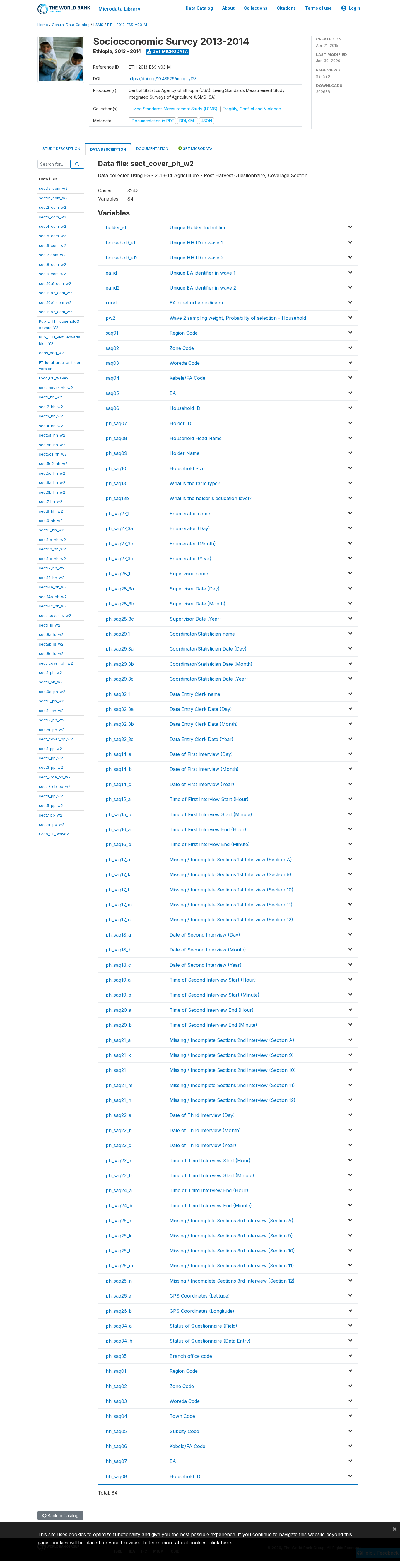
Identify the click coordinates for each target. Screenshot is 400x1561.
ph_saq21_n (118, 1100)
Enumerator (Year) (190, 559)
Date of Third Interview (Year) (203, 1145)
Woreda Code (185, 363)
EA (173, 393)
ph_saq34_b (119, 1341)
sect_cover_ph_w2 (56, 663)
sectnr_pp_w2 (51, 824)
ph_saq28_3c (120, 619)
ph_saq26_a (118, 1296)
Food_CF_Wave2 (54, 378)
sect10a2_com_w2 (55, 292)
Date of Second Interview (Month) (208, 950)
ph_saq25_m (119, 1266)
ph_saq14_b (119, 769)
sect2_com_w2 (52, 207)
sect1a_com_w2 (53, 188)
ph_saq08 (116, 438)
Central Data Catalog (71, 25)
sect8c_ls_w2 (51, 653)
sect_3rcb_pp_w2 (55, 786)
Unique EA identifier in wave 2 (203, 288)
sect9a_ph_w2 (52, 691)
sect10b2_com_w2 (55, 311)
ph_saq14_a (118, 754)
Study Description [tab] (61, 148)
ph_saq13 (116, 483)
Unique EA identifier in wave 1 (202, 273)
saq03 (112, 363)
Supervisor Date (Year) (195, 619)
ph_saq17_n (118, 919)
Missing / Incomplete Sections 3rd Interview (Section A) (231, 1220)
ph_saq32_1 (118, 694)
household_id (120, 243)
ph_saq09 (116, 453)
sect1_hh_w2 (50, 397)
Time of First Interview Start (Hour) (209, 799)
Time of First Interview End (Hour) (208, 829)
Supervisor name (189, 573)
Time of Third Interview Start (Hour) (210, 1160)
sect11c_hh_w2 (52, 558)
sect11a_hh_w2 (52, 539)
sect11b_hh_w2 (52, 549)
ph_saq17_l (117, 890)
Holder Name (184, 453)
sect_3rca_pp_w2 (55, 777)
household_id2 (122, 258)
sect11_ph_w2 (51, 710)
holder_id (116, 227)
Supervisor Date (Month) (197, 604)
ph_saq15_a (118, 799)
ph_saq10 (116, 468)
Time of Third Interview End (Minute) (211, 1206)
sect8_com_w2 (52, 264)
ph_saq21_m (119, 1085)
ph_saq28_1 (118, 573)
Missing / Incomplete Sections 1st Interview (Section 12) (231, 919)
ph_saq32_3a (120, 709)
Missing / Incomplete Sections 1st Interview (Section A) (231, 859)
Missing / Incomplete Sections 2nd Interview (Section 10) (233, 1070)
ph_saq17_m (119, 905)
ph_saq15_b (118, 814)
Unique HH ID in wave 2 (196, 258)
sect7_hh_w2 (50, 501)
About (228, 8)
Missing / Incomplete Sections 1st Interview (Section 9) (230, 874)
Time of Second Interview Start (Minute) (214, 995)
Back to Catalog (62, 1515)
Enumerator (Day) (190, 528)
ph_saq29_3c (120, 679)
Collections (255, 8)
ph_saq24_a (119, 1190)
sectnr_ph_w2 (51, 729)
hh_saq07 (116, 1461)
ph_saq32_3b (120, 724)
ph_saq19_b (118, 995)
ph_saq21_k (118, 1055)
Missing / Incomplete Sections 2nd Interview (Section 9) (232, 1055)
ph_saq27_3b (119, 544)
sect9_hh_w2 (51, 520)
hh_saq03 (116, 1401)
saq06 (112, 408)
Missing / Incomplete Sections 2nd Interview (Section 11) (232, 1085)
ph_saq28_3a (120, 589)
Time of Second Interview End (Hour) (212, 1010)
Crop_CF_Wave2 (54, 833)
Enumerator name (190, 513)
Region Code (184, 333)
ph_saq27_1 (117, 513)
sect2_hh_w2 (51, 406)
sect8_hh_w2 (51, 511)
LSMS (98, 25)
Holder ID (180, 423)
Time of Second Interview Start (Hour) (213, 980)
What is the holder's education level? (211, 498)
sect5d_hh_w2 (52, 473)
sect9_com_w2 (52, 273)
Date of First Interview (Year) (202, 784)
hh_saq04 (116, 1416)
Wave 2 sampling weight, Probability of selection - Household (238, 318)
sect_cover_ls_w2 (55, 615)
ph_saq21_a (118, 1040)
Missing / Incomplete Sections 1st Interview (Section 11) (231, 905)
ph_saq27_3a (119, 528)
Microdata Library (119, 9)
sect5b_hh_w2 (52, 444)
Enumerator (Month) (193, 544)
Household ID (185, 408)
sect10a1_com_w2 (55, 283)
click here (220, 1542)
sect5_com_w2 (52, 235)
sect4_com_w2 (52, 226)
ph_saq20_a (118, 1010)
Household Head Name (196, 438)
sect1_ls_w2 (49, 625)
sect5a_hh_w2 (52, 435)
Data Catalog (199, 8)
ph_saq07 (116, 423)
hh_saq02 (116, 1386)
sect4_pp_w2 (51, 796)
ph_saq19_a (118, 980)
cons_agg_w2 (51, 352)
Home (42, 25)
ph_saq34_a (119, 1326)
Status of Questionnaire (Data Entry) (210, 1341)
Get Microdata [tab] (197, 148)
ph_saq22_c (118, 1145)
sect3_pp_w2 (51, 767)
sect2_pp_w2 (51, 758)
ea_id (111, 273)
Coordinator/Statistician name (202, 634)
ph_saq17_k (118, 874)
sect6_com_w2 (52, 245)
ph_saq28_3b (120, 604)
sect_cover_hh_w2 (56, 387)
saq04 (112, 378)
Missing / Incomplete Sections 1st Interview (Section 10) (231, 890)
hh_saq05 (116, 1431)
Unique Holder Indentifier (198, 227)
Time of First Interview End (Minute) (210, 844)
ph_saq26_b (119, 1311)
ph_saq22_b (119, 1130)
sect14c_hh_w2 (53, 606)
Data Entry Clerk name (195, 694)
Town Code (182, 1416)
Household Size (187, 468)
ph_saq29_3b (120, 664)
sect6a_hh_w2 (52, 482)
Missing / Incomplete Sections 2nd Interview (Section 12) (232, 1100)
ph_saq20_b (119, 1025)
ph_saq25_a (118, 1220)
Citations (286, 8)
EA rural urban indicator (197, 303)
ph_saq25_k (118, 1236)
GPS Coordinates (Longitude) (202, 1311)
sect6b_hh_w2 (52, 492)
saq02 (112, 348)
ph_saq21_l (117, 1070)
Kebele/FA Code (187, 378)
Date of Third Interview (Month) (205, 1130)
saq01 (112, 333)
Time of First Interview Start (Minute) (211, 814)
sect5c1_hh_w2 (53, 454)
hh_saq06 (116, 1446)
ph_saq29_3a (120, 649)
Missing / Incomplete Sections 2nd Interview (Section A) (232, 1040)
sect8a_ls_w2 (51, 634)
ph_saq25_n (119, 1281)
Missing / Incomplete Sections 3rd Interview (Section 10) (232, 1251)
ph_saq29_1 (118, 634)
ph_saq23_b (119, 1175)
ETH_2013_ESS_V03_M (127, 25)
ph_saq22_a (118, 1115)
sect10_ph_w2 (51, 701)
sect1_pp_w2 (50, 748)
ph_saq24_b (119, 1206)
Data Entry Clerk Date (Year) (201, 739)
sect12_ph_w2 (51, 720)
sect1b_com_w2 (53, 198)
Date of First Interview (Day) (201, 754)
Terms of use (318, 8)
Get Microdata (169, 51)
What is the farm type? (195, 483)
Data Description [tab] (108, 149)
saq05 (112, 393)
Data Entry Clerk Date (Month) (204, 724)
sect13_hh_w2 (51, 577)
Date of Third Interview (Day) (202, 1115)
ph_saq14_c (118, 784)
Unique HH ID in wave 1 (196, 243)
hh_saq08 (116, 1476)
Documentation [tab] (152, 148)
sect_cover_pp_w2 (56, 739)
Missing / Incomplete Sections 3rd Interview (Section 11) (232, 1266)
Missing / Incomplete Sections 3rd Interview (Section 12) (232, 1281)
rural (111, 303)
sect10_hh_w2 (51, 530)
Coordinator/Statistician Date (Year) (209, 679)
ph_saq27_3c (119, 559)
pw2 (110, 318)
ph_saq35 (116, 1356)
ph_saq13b (117, 498)
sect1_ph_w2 (50, 672)
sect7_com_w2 (52, 254)
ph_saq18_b (118, 950)
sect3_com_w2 (52, 217)
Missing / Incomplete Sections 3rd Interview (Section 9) (231, 1236)
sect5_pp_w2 (51, 805)
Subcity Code (184, 1431)
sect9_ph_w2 (51, 681)
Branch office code (191, 1356)
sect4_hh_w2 (51, 425)
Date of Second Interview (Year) (206, 965)
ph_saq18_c (118, 965)
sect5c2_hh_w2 (53, 463)
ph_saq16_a (118, 829)
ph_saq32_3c (120, 739)
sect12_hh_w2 (51, 568)
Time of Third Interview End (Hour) (209, 1190)
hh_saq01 (116, 1371)
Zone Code (182, 348)
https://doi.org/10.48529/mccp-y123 (163, 78)
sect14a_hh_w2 (53, 587)
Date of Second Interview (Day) (205, 935)
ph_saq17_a (118, 859)
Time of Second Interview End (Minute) (213, 1025)
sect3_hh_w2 (51, 416)
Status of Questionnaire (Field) (203, 1326)
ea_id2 (112, 288)
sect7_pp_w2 (50, 815)
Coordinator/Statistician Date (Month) (211, 664)
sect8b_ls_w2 (51, 644)
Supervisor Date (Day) (195, 589)
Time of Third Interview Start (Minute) (212, 1175)
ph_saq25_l (118, 1251)
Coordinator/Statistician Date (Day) (208, 649)
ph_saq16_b (118, 844)
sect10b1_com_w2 (55, 302)
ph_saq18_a (118, 935)
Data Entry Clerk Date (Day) (201, 709)
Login (354, 8)
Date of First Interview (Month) (204, 769)
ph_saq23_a (118, 1160)
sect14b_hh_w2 (53, 596)
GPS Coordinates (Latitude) (200, 1296)
